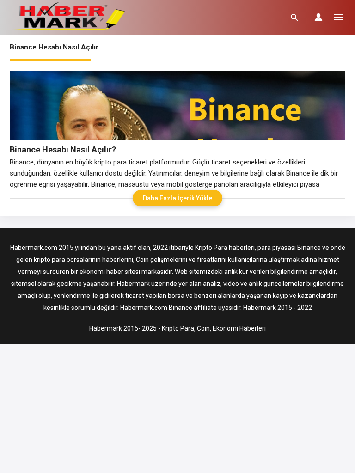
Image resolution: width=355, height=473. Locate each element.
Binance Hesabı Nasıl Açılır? (63, 149)
